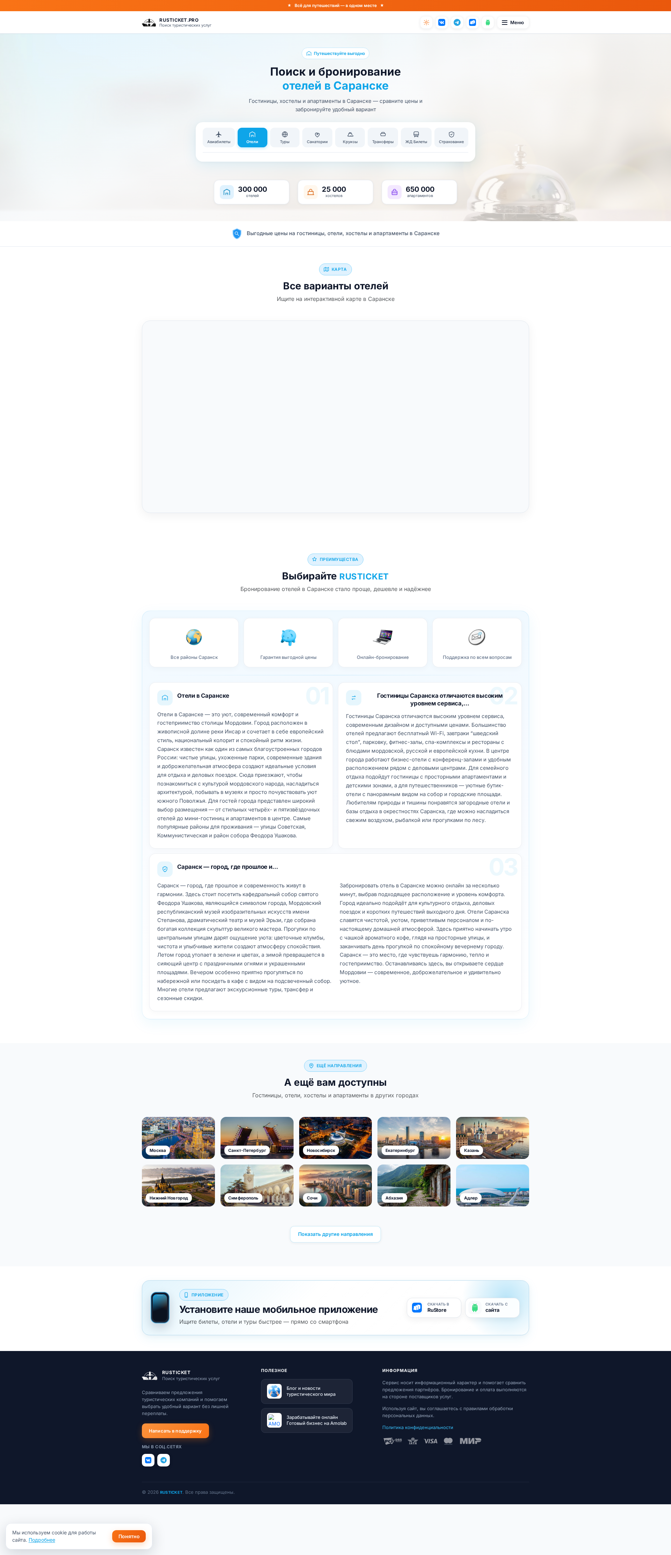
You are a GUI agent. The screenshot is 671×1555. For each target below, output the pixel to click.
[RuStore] (472, 22)
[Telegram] (457, 22)
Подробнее (42, 1540)
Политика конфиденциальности (417, 1427)
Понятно (129, 1536)
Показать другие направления (335, 1234)
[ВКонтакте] (441, 22)
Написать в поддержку (175, 1431)
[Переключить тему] (426, 22)
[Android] (488, 22)
